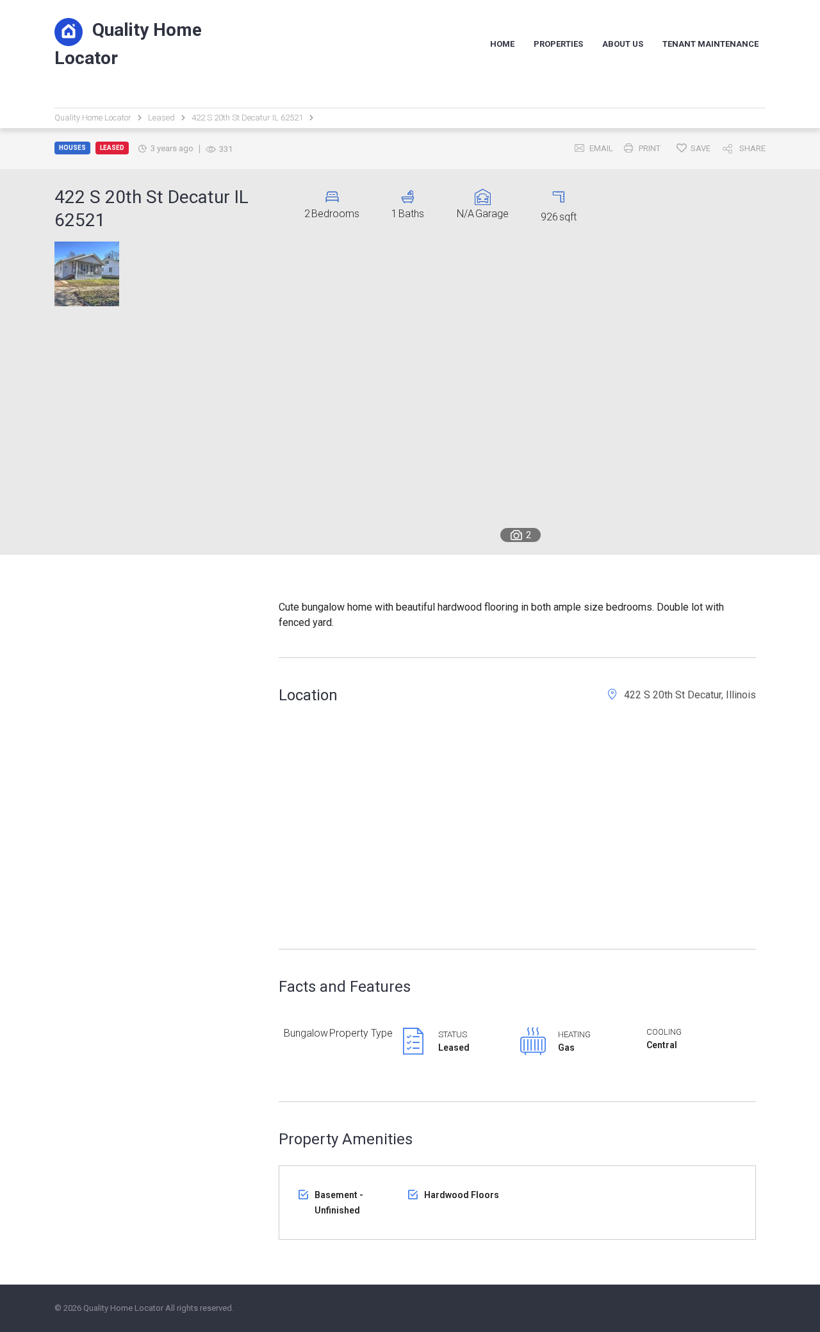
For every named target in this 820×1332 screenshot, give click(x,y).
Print (649, 148)
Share (752, 148)
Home (502, 44)
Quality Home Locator (128, 44)
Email (601, 148)
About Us (622, 44)
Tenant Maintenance (710, 44)
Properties (558, 44)
